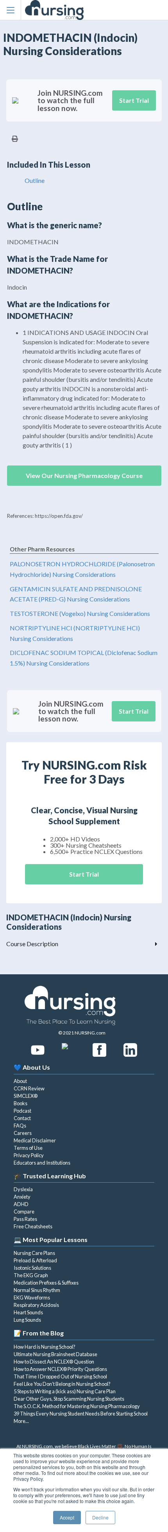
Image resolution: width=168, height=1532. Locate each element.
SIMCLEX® (26, 1096)
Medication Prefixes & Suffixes (46, 1283)
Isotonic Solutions (32, 1268)
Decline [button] (100, 1517)
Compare (24, 1211)
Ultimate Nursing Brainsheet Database (55, 1354)
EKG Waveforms (32, 1297)
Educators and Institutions (42, 1163)
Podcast (22, 1111)
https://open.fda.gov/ (59, 516)
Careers (23, 1133)
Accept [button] (67, 1517)
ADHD (21, 1204)
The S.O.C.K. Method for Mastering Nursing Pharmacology (77, 1406)
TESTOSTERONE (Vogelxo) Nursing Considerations (80, 613)
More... (21, 1421)
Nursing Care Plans (34, 1253)
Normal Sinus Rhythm (37, 1290)
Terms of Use (28, 1148)
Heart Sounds (28, 1312)
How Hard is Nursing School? (44, 1347)
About (20, 1081)
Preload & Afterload (35, 1260)
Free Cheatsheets (33, 1226)
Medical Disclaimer (35, 1140)
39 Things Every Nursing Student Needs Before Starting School (81, 1413)
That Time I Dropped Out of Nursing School (60, 1376)
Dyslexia (23, 1189)
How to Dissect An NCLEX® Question (54, 1361)
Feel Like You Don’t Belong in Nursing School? (62, 1384)
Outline (35, 180)
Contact (22, 1118)
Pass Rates (25, 1219)
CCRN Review (29, 1088)
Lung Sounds (27, 1320)
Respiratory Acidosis (36, 1305)
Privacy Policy (29, 1155)
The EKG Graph (31, 1275)
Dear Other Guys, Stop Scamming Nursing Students (69, 1399)
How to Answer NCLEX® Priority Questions (60, 1369)
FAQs (20, 1125)
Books (20, 1103)
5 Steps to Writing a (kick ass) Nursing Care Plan (65, 1391)
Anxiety (22, 1197)
